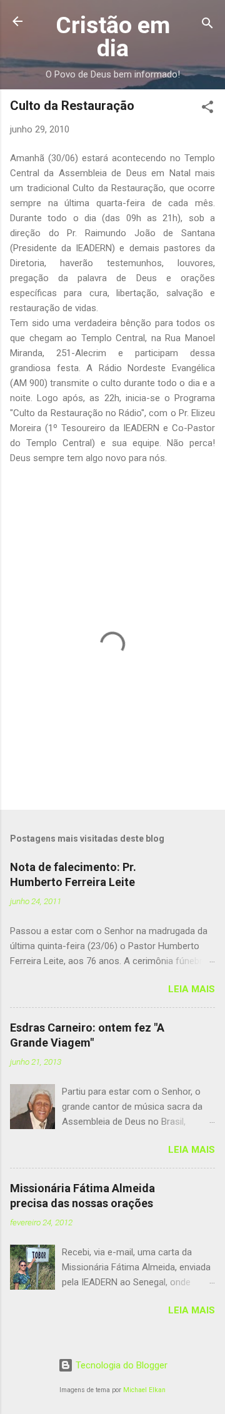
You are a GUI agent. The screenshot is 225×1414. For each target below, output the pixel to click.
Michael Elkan (144, 1390)
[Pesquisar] (207, 25)
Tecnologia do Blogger (120, 1365)
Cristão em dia (113, 36)
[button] (207, 109)
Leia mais (191, 989)
